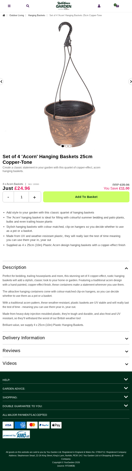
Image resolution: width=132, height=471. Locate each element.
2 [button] (66, 146)
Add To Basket (86, 197)
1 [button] (63, 146)
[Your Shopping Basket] (117, 6)
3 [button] (70, 146)
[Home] (5, 15)
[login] (99, 6)
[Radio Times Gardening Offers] (63, 9)
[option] (66, 84)
